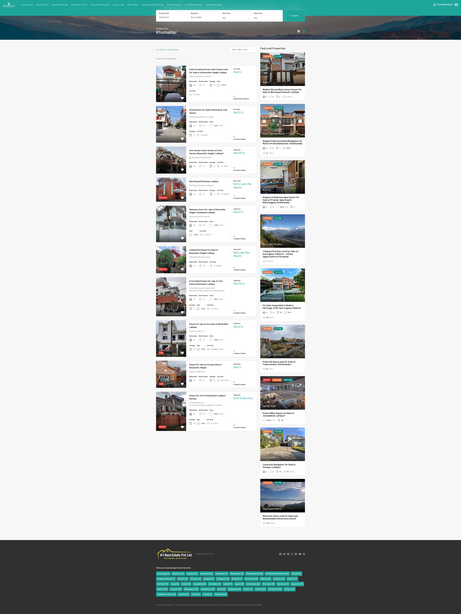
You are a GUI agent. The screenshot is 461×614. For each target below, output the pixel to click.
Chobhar (183, 579)
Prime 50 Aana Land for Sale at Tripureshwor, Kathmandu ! (279, 363)
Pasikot (247, 589)
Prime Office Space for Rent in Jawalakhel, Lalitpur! (278, 414)
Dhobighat (223, 579)
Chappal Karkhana (166, 579)
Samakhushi (275, 589)
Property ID (164, 13)
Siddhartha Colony (166, 594)
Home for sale (27, 5)
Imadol (186, 584)
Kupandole (297, 584)
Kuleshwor (283, 584)
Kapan (239, 584)
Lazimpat (175, 589)
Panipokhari (234, 589)
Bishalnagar (236, 574)
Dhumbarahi (251, 579)
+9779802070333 (444, 5)
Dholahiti (237, 579)
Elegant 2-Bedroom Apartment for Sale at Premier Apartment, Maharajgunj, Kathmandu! (281, 200)
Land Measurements (193, 5)
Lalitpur (162, 589)
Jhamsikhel (215, 584)
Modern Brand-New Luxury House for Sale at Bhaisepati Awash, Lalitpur (282, 91)
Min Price (226, 13)
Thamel (207, 594)
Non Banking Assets (213, 5)
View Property (171, 95)
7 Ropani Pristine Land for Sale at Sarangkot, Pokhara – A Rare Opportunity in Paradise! (280, 254)
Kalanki (228, 584)
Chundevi (195, 579)
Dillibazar (266, 579)
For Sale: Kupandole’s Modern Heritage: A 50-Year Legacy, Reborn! (282, 306)
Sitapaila (184, 594)
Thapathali (221, 594)
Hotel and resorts (174, 5)
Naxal (221, 589)
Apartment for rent (79, 5)
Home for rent (42, 5)
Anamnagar (163, 574)
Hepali (175, 584)
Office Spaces (132, 5)
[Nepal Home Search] (8, 7)
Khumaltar (268, 584)
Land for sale (118, 5)
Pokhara (260, 589)
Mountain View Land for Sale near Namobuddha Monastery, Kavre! (280, 517)
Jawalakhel (199, 584)
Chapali (296, 574)
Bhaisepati (206, 574)
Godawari (279, 579)
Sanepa (289, 589)
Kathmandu (253, 584)
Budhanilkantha (254, 574)
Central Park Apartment (277, 574)
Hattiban (162, 584)
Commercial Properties (100, 5)
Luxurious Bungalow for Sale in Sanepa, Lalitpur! (279, 466)
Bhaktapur (221, 574)
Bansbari (192, 574)
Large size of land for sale (152, 5)
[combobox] (235, 18)
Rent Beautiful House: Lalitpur (204, 181)
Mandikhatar (208, 589)
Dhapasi (209, 579)
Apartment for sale (60, 5)
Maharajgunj (191, 589)
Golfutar (292, 579)
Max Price (258, 13)
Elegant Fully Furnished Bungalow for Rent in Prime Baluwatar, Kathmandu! (282, 142)
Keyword (194, 13)
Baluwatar (178, 574)
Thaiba (196, 594)
